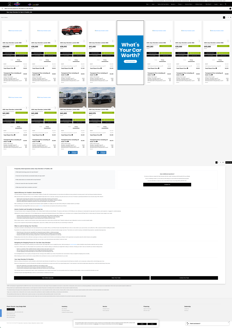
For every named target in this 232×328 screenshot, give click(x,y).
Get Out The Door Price (22, 112)
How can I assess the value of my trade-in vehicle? (26, 183)
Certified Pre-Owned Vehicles (67, 312)
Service (105, 306)
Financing (146, 306)
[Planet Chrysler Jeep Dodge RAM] (17, 4)
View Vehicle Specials (47, 278)
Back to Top (228, 162)
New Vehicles (64, 308)
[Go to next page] (228, 17)
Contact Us (167, 184)
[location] (190, 0)
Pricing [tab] (18, 59)
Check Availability (8, 55)
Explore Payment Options (9, 119)
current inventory (73, 244)
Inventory (64, 306)
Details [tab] (12, 59)
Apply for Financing (147, 308)
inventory (40, 205)
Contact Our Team (184, 278)
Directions (186, 310)
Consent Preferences (0, 313)
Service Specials (106, 310)
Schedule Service (106, 308)
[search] (225, 4)
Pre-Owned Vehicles (66, 310)
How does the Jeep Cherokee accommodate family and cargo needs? (30, 175)
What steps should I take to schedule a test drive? (26, 187)
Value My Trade (147, 310)
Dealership (187, 306)
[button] (26, 41)
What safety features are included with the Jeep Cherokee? (28, 179)
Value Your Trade (21, 55)
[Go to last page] (230, 17)
